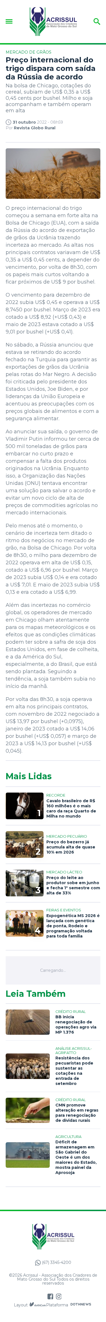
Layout (21, 1305)
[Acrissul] (53, 21)
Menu (10, 21)
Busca (92, 21)
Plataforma (57, 1305)
